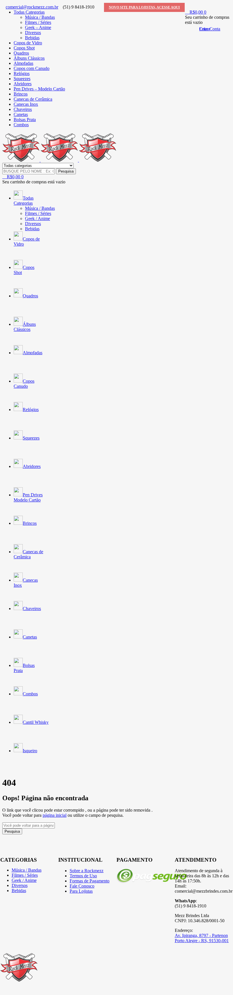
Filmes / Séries (38, 22)
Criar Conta (209, 28)
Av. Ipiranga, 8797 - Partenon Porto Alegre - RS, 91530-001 (202, 938)
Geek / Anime (24, 880)
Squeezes (22, 78)
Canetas (21, 114)
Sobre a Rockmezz (86, 870)
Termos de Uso (83, 875)
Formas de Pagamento (89, 880)
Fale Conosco (82, 886)
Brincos (21, 94)
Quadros (21, 53)
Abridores (23, 83)
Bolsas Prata (25, 119)
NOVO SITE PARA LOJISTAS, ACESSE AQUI (144, 7)
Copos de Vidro (28, 42)
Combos (21, 124)
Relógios (22, 73)
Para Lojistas (81, 891)
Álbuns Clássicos (29, 58)
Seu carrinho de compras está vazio (33, 181)
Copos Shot (24, 47)
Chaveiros (23, 109)
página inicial (54, 815)
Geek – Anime (38, 27)
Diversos (33, 32)
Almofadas (23, 63)
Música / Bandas (40, 17)
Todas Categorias (29, 12)
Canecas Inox (26, 104)
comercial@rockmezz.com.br (32, 7)
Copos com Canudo (31, 68)
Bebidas (32, 37)
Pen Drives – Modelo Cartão (39, 88)
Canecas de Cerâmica (33, 99)
